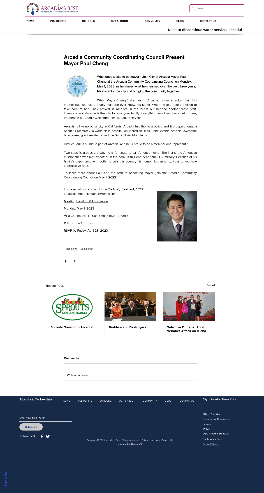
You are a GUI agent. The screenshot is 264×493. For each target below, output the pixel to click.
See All (211, 285)
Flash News (71, 248)
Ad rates (155, 440)
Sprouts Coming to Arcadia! (71, 327)
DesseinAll (136, 444)
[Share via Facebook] (65, 261)
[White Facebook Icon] (41, 436)
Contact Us (167, 440)
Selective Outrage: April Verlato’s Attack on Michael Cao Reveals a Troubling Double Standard (188, 329)
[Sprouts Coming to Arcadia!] (72, 306)
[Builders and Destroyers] (130, 306)
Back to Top (5, 479)
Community (86, 248)
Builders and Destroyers (127, 327)
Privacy (146, 440)
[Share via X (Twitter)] (74, 261)
